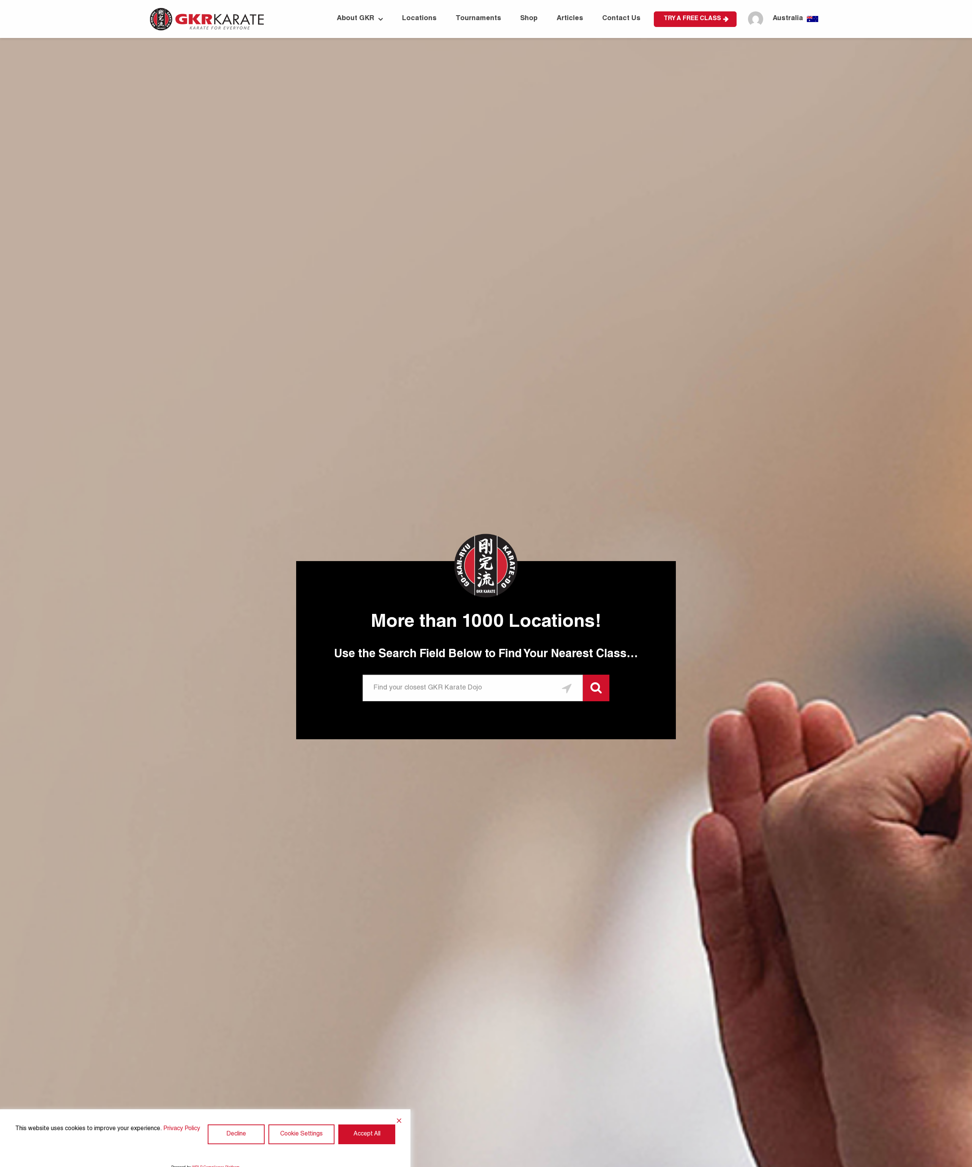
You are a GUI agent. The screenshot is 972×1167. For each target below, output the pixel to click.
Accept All (366, 1134)
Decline (236, 1134)
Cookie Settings (301, 1134)
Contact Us (621, 18)
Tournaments (478, 18)
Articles (570, 18)
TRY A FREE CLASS (692, 19)
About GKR (355, 18)
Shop (529, 18)
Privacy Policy (181, 1129)
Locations (419, 18)
